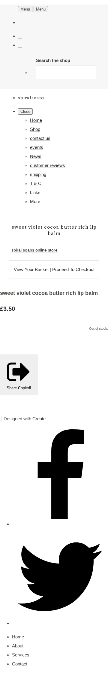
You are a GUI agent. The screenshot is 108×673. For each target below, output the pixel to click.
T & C (35, 183)
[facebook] (60, 523)
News (35, 156)
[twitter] (60, 623)
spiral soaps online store (34, 250)
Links (35, 192)
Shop (35, 129)
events (36, 147)
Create (39, 418)
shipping (38, 174)
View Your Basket (31, 269)
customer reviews (47, 165)
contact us (40, 138)
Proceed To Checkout (73, 269)
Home (36, 120)
